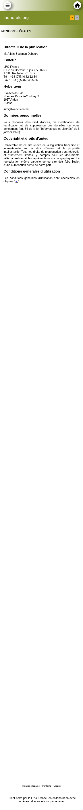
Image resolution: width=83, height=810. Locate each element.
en (77, 18)
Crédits (57, 786)
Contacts (46, 786)
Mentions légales (31, 786)
